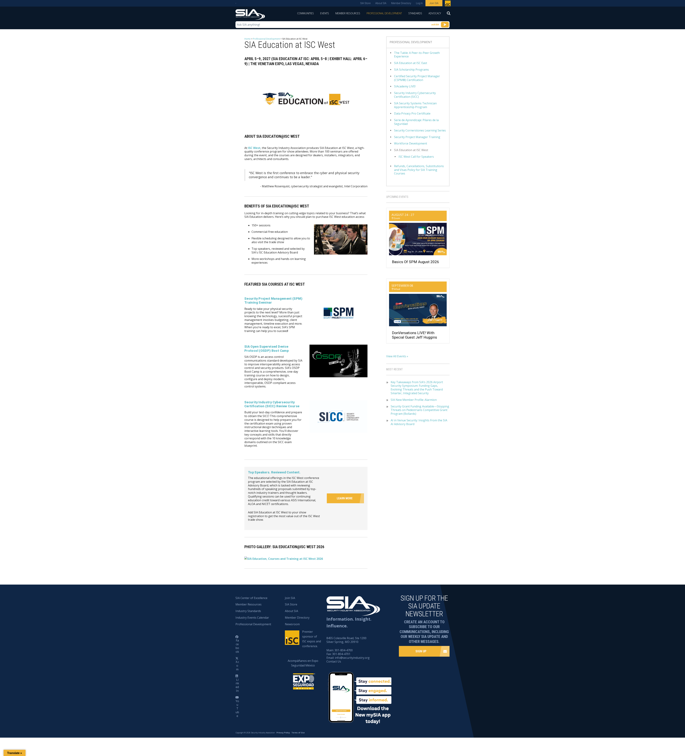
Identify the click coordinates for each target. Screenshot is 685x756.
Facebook (237, 645)
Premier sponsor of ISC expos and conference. (311, 639)
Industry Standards (248, 611)
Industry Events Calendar (252, 618)
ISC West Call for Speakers (416, 157)
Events (324, 13)
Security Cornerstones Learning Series (420, 130)
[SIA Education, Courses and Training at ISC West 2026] (283, 558)
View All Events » (397, 356)
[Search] (447, 14)
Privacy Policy (283, 732)
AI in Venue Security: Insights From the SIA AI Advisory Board (419, 422)
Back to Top (667, 735)
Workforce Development (410, 143)
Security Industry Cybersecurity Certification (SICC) (415, 95)
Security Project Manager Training (417, 137)
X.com (237, 665)
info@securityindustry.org (352, 658)
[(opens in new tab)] (338, 313)
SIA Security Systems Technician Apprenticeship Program (415, 105)
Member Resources (347, 13)
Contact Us (333, 661)
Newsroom (292, 624)
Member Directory (401, 3)
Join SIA (433, 3)
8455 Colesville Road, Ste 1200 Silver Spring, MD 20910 (346, 640)
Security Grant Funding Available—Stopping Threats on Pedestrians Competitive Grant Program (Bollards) (420, 410)
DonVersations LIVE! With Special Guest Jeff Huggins (414, 335)
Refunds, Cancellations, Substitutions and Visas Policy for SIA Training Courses (419, 169)
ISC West (254, 148)
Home (247, 38)
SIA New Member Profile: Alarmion (414, 400)
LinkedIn (237, 685)
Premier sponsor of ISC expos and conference (448, 4)
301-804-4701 (341, 654)
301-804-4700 (343, 650)
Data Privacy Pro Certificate (412, 113)
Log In (419, 3)
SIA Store (365, 3)
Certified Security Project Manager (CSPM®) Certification (417, 78)
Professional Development (384, 13)
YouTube (237, 708)
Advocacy (434, 13)
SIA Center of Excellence (251, 598)
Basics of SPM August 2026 (415, 262)
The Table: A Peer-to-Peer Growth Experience (417, 55)
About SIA (380, 3)
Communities (305, 13)
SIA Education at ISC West (411, 150)
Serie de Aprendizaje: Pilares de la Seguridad (416, 122)
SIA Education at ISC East (410, 63)
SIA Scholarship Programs (411, 70)
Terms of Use (298, 732)
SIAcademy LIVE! (404, 86)
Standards (415, 13)
